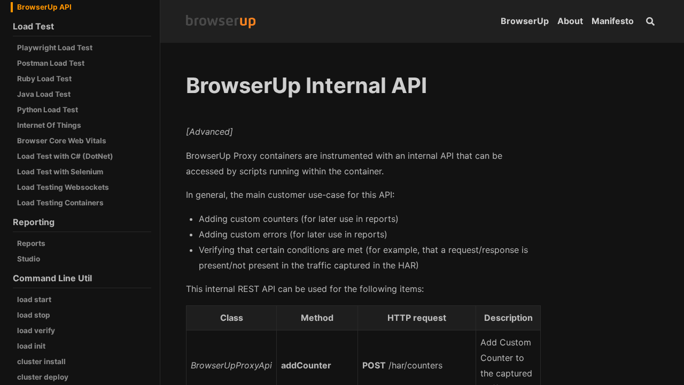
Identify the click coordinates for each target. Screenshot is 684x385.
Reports (31, 243)
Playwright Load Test (54, 47)
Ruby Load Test (44, 78)
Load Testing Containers (60, 202)
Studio (28, 259)
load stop (33, 315)
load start (34, 299)
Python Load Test (47, 109)
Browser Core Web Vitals (61, 140)
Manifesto (613, 21)
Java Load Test (44, 94)
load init (31, 346)
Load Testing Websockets (63, 187)
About (570, 21)
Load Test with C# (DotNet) (65, 156)
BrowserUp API (44, 7)
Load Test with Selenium (60, 171)
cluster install (41, 361)
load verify (36, 330)
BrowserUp (525, 21)
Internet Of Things (49, 125)
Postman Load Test (50, 63)
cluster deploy (42, 377)
